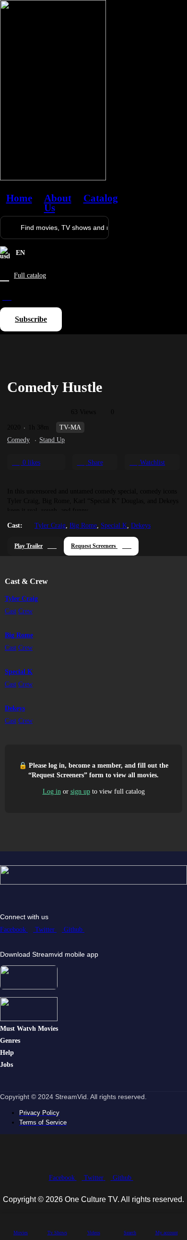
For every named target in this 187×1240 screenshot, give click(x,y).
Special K (114, 525)
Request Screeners (94, 546)
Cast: (15, 525)
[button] (31, 319)
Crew (25, 611)
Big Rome (83, 525)
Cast (10, 611)
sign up (80, 791)
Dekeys (141, 525)
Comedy (18, 439)
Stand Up (52, 439)
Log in (52, 791)
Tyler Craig (50, 525)
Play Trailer (28, 546)
